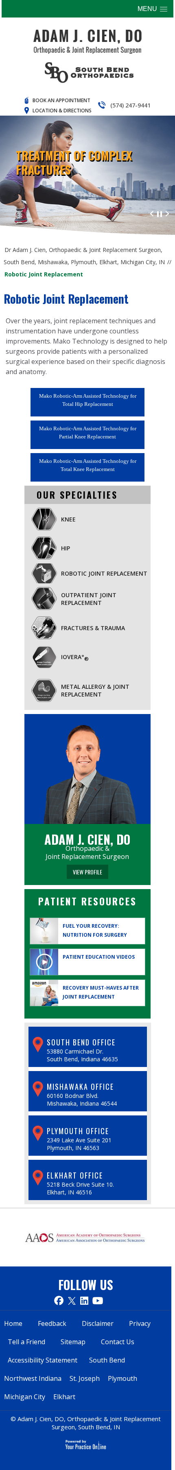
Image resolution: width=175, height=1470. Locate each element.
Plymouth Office (78, 1131)
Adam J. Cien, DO (87, 839)
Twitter (72, 1300)
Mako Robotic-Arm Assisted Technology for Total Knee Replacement (87, 465)
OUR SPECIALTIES (77, 494)
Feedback (52, 1323)
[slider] (159, 213)
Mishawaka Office (80, 1086)
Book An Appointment (61, 100)
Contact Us (117, 1341)
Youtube (97, 1300)
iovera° (75, 657)
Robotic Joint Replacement (104, 573)
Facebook (58, 1300)
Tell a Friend (26, 1341)
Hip (65, 548)
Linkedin (84, 1300)
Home (13, 1323)
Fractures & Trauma (93, 628)
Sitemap (73, 1341)
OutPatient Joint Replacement (88, 599)
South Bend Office (81, 1042)
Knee (68, 519)
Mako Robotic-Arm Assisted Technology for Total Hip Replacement (87, 400)
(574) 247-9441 (130, 105)
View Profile (87, 872)
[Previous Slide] (152, 213)
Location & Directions (62, 110)
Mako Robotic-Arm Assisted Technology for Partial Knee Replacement (87, 432)
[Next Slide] (167, 213)
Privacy (140, 1323)
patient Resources (87, 901)
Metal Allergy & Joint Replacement (95, 690)
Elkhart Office (75, 1175)
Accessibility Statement (42, 1360)
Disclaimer (98, 1323)
